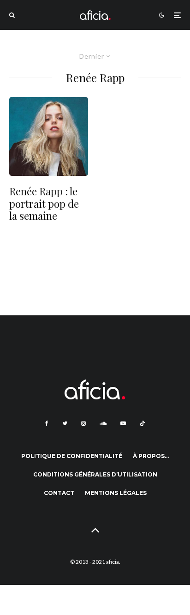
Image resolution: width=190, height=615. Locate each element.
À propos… (151, 455)
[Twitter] (64, 423)
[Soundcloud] (103, 423)
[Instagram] (83, 423)
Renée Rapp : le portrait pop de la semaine (44, 203)
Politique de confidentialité (71, 455)
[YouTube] (123, 423)
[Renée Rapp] (48, 136)
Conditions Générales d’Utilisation (95, 474)
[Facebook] (46, 423)
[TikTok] (142, 423)
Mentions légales (116, 492)
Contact (59, 492)
